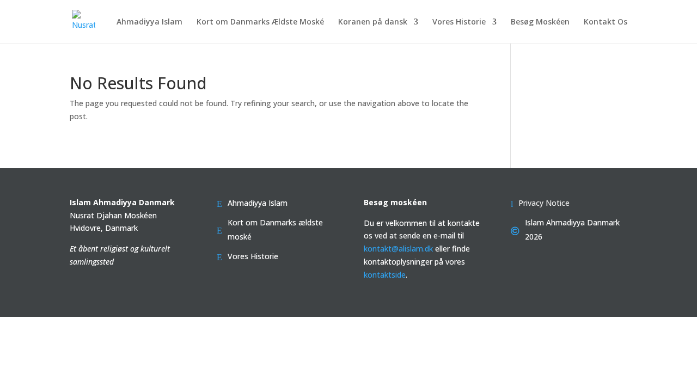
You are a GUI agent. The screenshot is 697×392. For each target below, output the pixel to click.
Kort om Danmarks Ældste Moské (260, 22)
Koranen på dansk (372, 22)
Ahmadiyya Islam (149, 22)
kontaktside (385, 275)
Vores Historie (459, 22)
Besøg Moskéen (540, 22)
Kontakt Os (605, 22)
